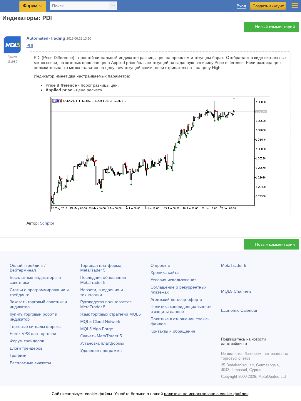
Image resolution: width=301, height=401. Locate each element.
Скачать (101, 335)
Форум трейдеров (27, 340)
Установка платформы (102, 343)
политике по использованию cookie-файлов (206, 393)
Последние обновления (103, 280)
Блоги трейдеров (26, 348)
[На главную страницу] (4, 28)
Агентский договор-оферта (176, 299)
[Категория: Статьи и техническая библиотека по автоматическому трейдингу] (11, 28)
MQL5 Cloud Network (100, 321)
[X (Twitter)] (243, 331)
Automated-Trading (45, 38)
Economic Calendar (239, 310)
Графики (18, 355)
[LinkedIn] (262, 331)
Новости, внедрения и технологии (101, 292)
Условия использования (173, 279)
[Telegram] (234, 331)
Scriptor (47, 223)
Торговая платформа (100, 268)
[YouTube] (252, 331)
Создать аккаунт (268, 6)
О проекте (160, 265)
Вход (241, 6)
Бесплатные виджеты (30, 362)
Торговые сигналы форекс (35, 326)
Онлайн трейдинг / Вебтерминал (28, 268)
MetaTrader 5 (233, 265)
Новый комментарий (275, 26)
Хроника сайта (164, 272)
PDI (29, 45)
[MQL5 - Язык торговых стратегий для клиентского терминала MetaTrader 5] (10, 6)
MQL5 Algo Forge (96, 328)
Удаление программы (101, 350)
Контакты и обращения (172, 331)
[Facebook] (224, 331)
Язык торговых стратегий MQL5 (110, 314)
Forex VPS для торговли (33, 333)
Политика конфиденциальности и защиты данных (181, 309)
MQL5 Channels (236, 291)
